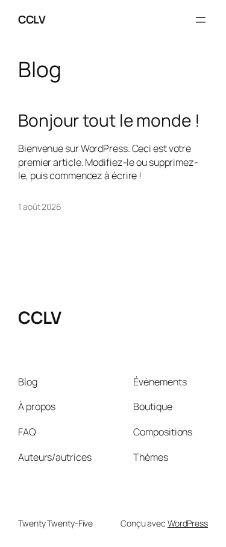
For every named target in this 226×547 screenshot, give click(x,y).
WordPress (188, 523)
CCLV (31, 19)
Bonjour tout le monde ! (109, 120)
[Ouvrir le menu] (200, 20)
